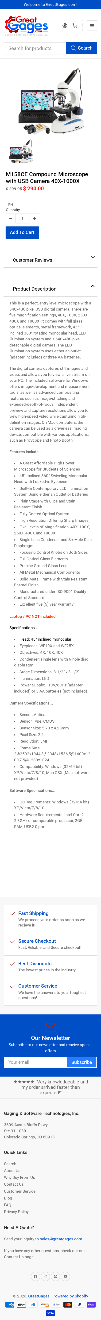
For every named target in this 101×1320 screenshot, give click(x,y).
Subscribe (81, 1062)
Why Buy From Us (19, 1177)
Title (9, 204)
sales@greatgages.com (61, 1239)
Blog (8, 1198)
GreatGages (39, 1296)
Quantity (13, 210)
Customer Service (19, 1191)
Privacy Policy (16, 1211)
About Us (12, 1170)
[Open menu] (92, 25)
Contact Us (14, 1184)
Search (85, 48)
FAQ (7, 1205)
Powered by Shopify (70, 1296)
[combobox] (50, 48)
